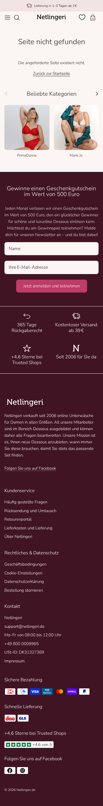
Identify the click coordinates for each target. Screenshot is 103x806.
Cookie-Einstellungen (23, 573)
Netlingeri (13, 617)
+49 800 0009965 (21, 643)
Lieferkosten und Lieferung (28, 528)
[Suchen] (19, 18)
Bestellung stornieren (23, 590)
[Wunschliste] (83, 17)
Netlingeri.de (25, 790)
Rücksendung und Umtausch (30, 510)
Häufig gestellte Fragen (25, 502)
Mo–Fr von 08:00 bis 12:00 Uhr (32, 635)
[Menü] (7, 17)
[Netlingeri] (51, 17)
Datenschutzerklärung (24, 581)
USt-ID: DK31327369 (24, 652)
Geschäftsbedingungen (25, 564)
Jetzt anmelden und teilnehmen (51, 286)
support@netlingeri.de (24, 626)
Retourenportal (18, 519)
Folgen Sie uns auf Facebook (30, 468)
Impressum (14, 661)
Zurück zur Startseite (51, 73)
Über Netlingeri (18, 536)
